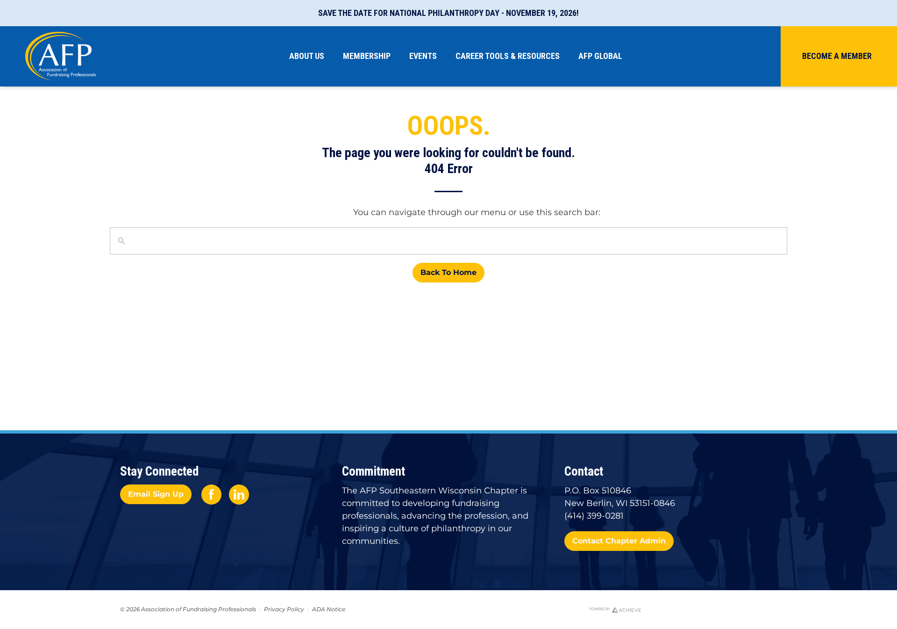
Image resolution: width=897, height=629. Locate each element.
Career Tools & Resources (508, 56)
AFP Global (600, 56)
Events (423, 56)
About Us (306, 56)
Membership (367, 56)
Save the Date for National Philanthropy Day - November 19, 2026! (448, 13)
